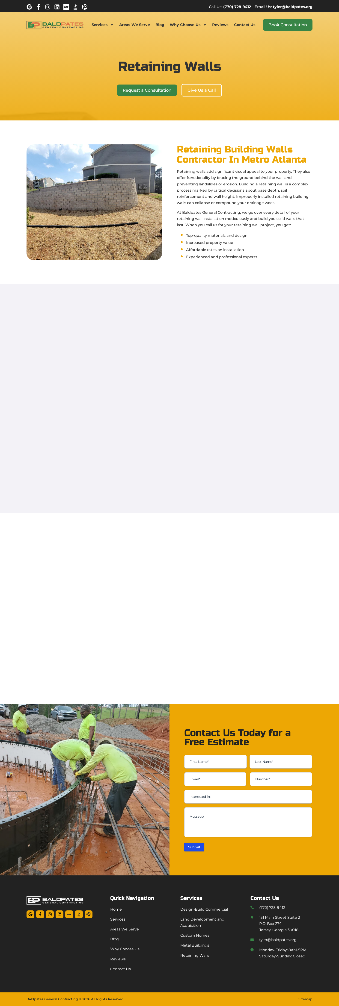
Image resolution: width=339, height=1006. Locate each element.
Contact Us (245, 25)
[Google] (29, 7)
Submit (194, 847)
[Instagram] (48, 7)
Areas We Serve (134, 25)
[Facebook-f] (38, 7)
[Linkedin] (57, 7)
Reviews (220, 25)
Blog (159, 25)
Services (100, 25)
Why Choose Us (185, 25)
